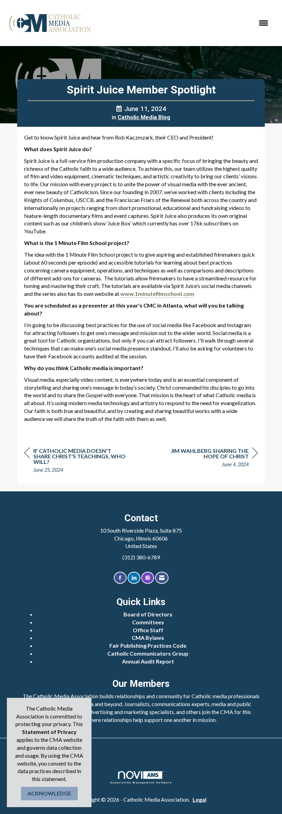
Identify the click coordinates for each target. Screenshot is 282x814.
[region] (206, 458)
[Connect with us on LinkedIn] (134, 578)
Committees (148, 622)
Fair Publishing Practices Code (147, 645)
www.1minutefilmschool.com (157, 293)
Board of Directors (147, 614)
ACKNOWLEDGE (49, 793)
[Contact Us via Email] (162, 578)
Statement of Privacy (49, 731)
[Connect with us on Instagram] (147, 578)
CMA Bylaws (148, 637)
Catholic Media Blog (144, 117)
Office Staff (148, 630)
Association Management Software (141, 782)
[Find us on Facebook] (120, 578)
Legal (199, 799)
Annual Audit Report (148, 661)
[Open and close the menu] (185, 23)
